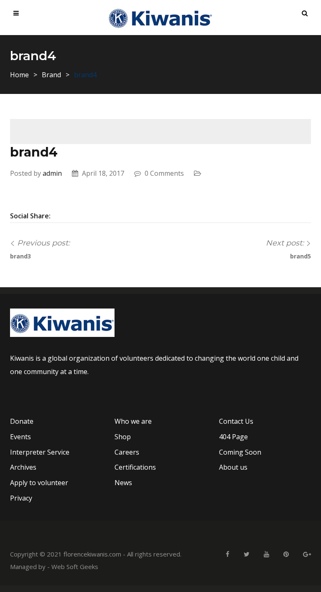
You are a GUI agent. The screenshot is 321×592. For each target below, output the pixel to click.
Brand (51, 74)
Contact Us (236, 421)
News (123, 482)
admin (52, 173)
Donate (21, 421)
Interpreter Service (39, 452)
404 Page (233, 436)
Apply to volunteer (39, 482)
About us (233, 467)
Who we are (133, 421)
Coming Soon (240, 452)
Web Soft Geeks (74, 566)
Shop (123, 436)
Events (20, 436)
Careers (127, 452)
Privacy (21, 498)
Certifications (135, 467)
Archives (23, 467)
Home (19, 74)
